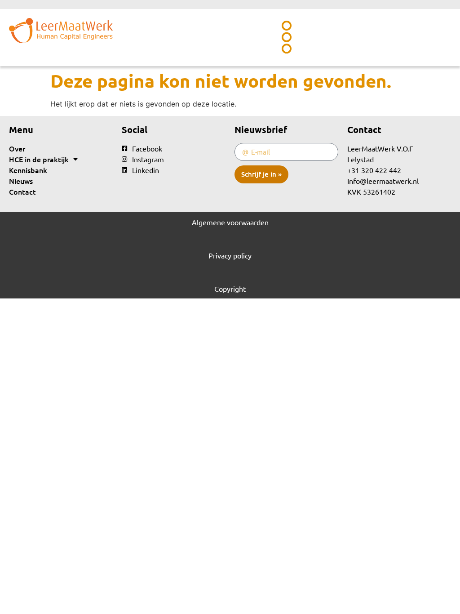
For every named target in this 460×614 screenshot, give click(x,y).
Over (17, 148)
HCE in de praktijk (39, 159)
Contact (22, 191)
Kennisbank (28, 170)
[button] (286, 37)
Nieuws (21, 181)
